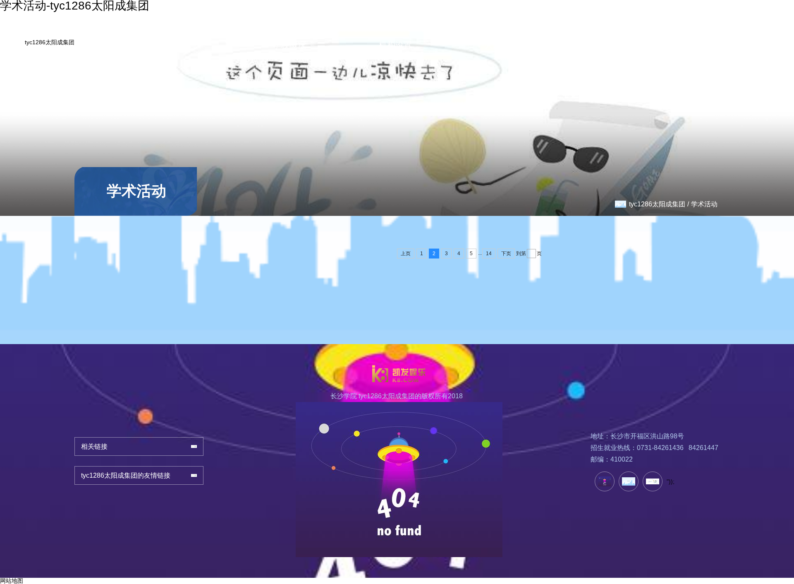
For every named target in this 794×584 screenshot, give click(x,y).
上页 (406, 253)
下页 (506, 253)
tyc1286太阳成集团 (49, 42)
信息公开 (748, 32)
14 (489, 253)
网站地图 (11, 580)
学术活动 (704, 204)
